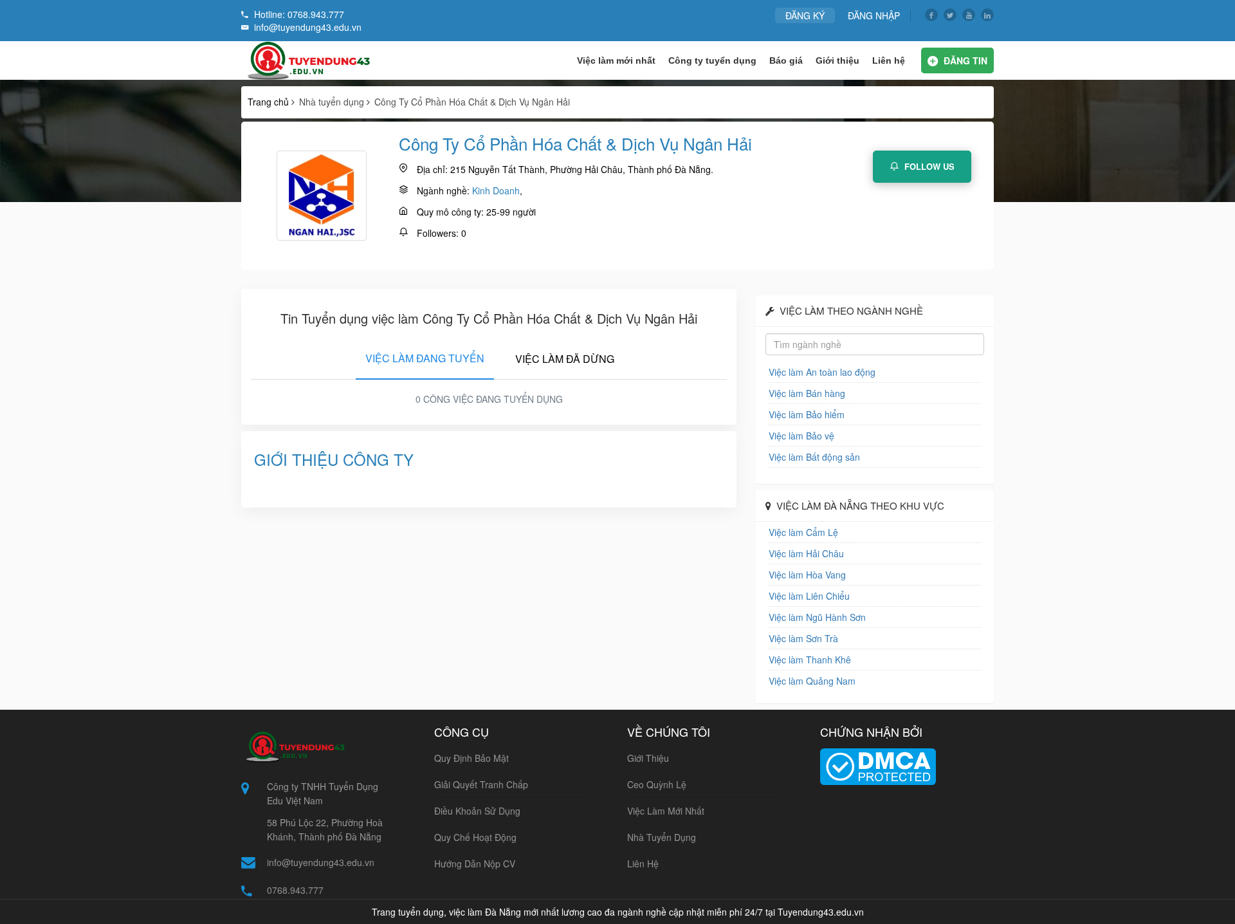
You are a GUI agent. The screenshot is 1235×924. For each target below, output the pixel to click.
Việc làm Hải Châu (806, 553)
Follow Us (928, 166)
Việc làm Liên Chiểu (809, 595)
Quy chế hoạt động (475, 837)
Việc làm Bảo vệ (801, 435)
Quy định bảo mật (471, 758)
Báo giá (786, 60)
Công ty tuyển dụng (712, 60)
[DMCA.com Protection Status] (878, 765)
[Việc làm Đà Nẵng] (306, 60)
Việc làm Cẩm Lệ (803, 532)
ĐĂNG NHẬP (874, 15)
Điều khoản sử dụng (477, 810)
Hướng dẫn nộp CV (474, 863)
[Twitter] (950, 14)
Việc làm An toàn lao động (822, 371)
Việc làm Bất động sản (814, 456)
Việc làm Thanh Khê (810, 659)
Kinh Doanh (496, 190)
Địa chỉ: (432, 169)
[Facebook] (931, 14)
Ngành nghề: (443, 190)
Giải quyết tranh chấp (481, 784)
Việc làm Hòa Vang (807, 574)
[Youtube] (968, 14)
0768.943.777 (295, 889)
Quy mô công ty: (450, 211)
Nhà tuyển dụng (661, 837)
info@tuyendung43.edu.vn (320, 862)
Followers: (438, 233)
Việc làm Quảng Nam (812, 680)
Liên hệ (888, 60)
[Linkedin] (987, 14)
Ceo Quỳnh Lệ (656, 784)
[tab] (425, 356)
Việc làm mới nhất (616, 60)
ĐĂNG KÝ (805, 15)
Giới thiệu (837, 60)
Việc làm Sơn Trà (803, 638)
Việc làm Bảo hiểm (807, 414)
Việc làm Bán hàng (807, 393)
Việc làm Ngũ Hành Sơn (817, 617)
